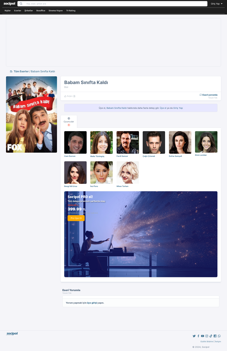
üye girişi (92, 302)
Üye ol (163, 108)
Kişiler (8, 10)
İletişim (218, 341)
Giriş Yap (215, 3)
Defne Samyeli (175, 156)
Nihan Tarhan (122, 186)
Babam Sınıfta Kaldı (43, 71)
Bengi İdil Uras (70, 186)
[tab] (69, 121)
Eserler (17, 10)
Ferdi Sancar (122, 156)
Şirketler (29, 10)
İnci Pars (94, 186)
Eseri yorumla (209, 94)
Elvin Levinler (201, 155)
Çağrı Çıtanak (149, 156)
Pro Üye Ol (76, 218)
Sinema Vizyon (56, 10)
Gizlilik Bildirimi (206, 341)
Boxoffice (40, 10)
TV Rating (70, 10)
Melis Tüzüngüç (97, 156)
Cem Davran (69, 156)
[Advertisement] (113, 42)
